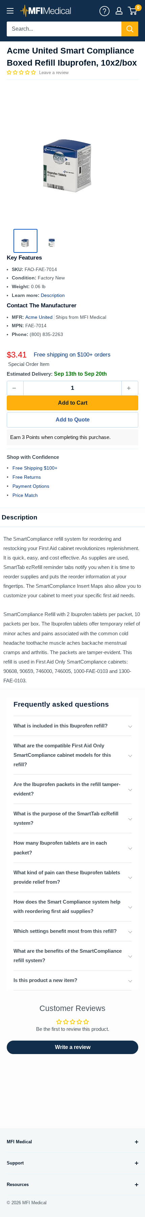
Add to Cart (72, 403)
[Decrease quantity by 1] (15, 388)
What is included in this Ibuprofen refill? (60, 726)
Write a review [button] (72, 1047)
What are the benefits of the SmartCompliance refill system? (67, 955)
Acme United (39, 317)
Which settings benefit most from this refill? (65, 931)
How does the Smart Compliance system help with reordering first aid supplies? (66, 906)
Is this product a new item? (45, 980)
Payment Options (30, 486)
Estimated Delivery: (30, 374)
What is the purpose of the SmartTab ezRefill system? (65, 818)
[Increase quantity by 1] (130, 388)
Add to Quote (73, 419)
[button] (22, 72)
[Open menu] (10, 10)
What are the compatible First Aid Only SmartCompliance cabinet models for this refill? (62, 755)
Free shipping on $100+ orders (72, 354)
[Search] (129, 29)
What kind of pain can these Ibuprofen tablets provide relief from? (66, 877)
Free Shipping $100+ (34, 468)
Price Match (25, 495)
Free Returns (26, 477)
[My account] (104, 10)
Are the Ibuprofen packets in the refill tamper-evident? (66, 789)
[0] (132, 11)
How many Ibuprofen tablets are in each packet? (60, 847)
